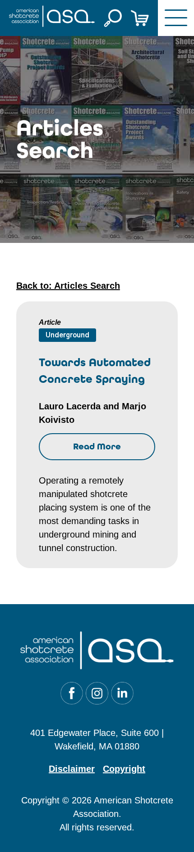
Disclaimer (72, 769)
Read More (97, 446)
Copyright (124, 769)
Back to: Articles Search (68, 286)
